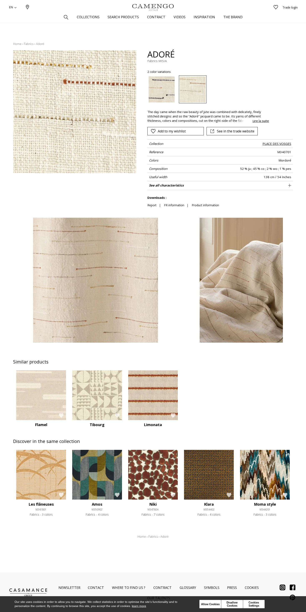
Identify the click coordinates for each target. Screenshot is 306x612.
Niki (153, 504)
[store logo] (153, 7)
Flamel (41, 424)
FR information (174, 205)
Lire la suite (261, 121)
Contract (162, 587)
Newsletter (69, 587)
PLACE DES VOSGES (276, 144)
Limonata (153, 424)
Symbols (211, 587)
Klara (209, 504)
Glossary (188, 587)
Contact (96, 587)
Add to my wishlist (172, 131)
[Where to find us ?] (27, 7)
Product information (205, 205)
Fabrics (29, 44)
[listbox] (206, 89)
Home (17, 44)
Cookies (252, 587)
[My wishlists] (275, 7)
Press (232, 587)
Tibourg (97, 424)
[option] (162, 89)
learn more (139, 606)
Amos (97, 504)
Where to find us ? (128, 587)
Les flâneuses (41, 504)
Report (152, 205)
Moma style (265, 504)
